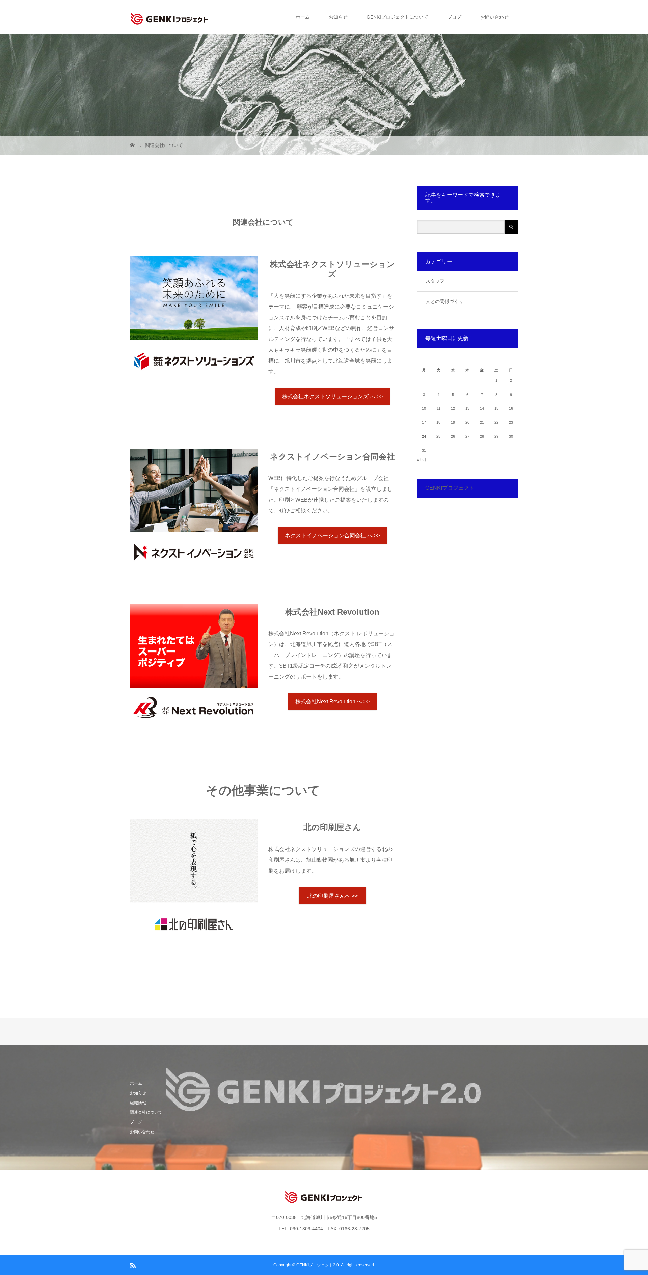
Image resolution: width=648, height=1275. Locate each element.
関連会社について (146, 1112)
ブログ (454, 17)
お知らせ (338, 17)
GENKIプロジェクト (450, 488)
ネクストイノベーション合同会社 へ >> (332, 535)
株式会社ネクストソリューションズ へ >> (332, 396)
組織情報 (138, 1102)
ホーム (303, 17)
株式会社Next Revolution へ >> (332, 702)
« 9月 (422, 459)
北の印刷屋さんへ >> (332, 896)
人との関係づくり (444, 301)
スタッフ (435, 281)
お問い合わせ (494, 17)
